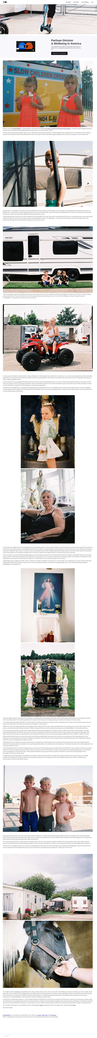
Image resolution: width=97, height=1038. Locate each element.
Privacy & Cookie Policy (7, 1035)
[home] (5, 2)
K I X (92, 2)
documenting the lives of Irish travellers (59, 128)
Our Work (76, 2)
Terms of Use (6, 1036)
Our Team (68, 2)
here (41, 1005)
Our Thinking (84, 2)
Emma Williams (16, 128)
